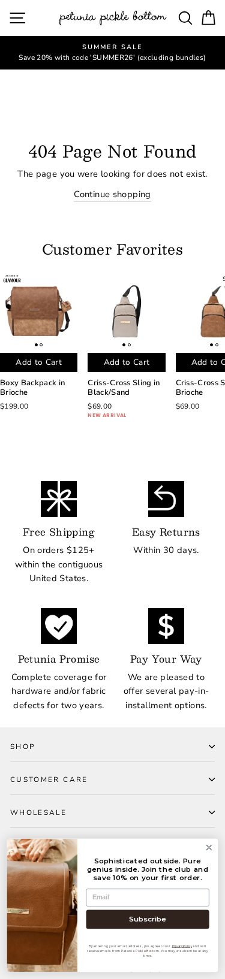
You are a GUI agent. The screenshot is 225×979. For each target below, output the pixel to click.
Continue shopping (112, 194)
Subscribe (147, 919)
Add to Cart (39, 362)
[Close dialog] (209, 847)
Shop (22, 746)
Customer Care (49, 779)
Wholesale (38, 812)
